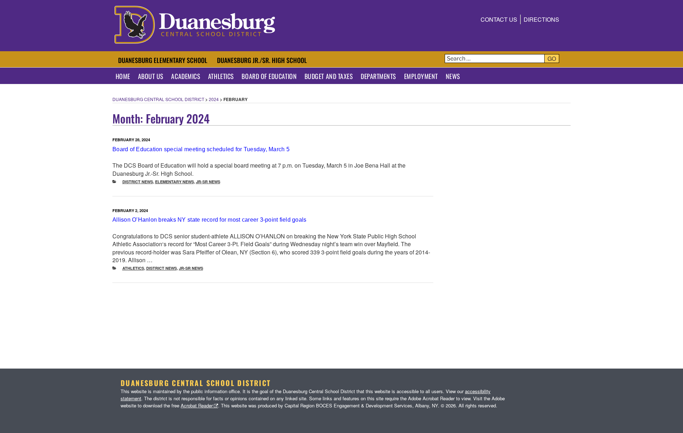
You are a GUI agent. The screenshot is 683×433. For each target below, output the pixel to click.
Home (123, 76)
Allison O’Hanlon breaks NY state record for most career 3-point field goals (209, 220)
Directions (541, 19)
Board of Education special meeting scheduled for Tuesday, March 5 (201, 149)
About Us (151, 76)
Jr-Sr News (208, 181)
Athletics (221, 76)
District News (137, 181)
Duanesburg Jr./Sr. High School (262, 60)
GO (551, 58)
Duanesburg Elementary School (162, 60)
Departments (378, 76)
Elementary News (174, 181)
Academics (185, 76)
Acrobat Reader (197, 405)
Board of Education (269, 76)
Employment (421, 76)
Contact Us (499, 19)
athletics (133, 268)
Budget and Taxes (329, 76)
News (453, 76)
